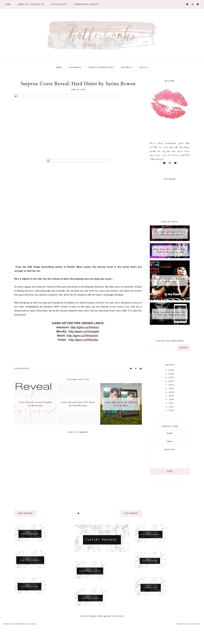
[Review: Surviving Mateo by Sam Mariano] (170, 299)
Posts (142, 67)
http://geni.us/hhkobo (83, 339)
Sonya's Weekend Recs (101, 67)
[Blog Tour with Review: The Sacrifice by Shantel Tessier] (170, 324)
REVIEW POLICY (59, 4)
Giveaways (75, 67)
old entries (131, 513)
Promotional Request (86, 4)
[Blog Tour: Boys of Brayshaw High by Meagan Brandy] (170, 257)
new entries (25, 513)
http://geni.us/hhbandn (82, 335)
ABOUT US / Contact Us (31, 4)
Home (8, 4)
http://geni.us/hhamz (84, 327)
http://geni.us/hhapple (84, 331)
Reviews (125, 67)
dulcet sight (193, 624)
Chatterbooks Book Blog (23, 624)
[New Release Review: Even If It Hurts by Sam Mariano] (170, 240)
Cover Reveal (22, 368)
